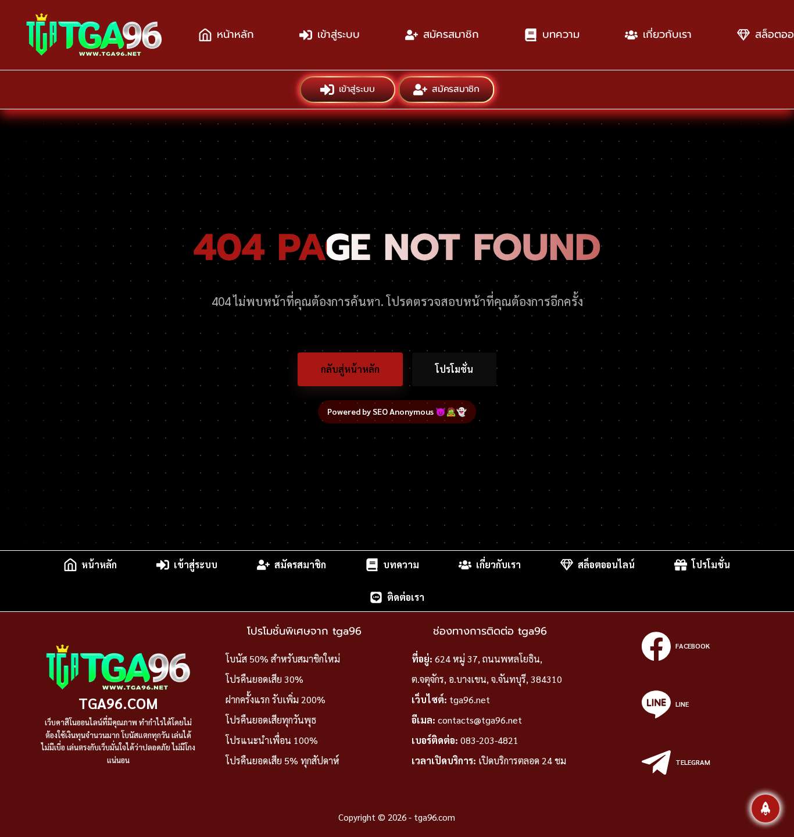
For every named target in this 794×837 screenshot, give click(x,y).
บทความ (561, 34)
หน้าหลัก (235, 34)
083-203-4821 (489, 740)
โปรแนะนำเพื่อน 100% (272, 740)
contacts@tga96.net (480, 720)
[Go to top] (765, 808)
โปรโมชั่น (454, 369)
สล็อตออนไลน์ (606, 564)
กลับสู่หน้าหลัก (350, 369)
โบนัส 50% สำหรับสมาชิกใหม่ (283, 659)
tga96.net (469, 699)
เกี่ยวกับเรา (667, 34)
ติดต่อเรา (405, 597)
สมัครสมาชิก (451, 34)
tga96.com (118, 703)
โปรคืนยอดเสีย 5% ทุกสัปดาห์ (282, 760)
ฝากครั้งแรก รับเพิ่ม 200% (276, 699)
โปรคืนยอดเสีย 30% (264, 679)
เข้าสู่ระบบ (338, 34)
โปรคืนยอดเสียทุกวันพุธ (271, 720)
